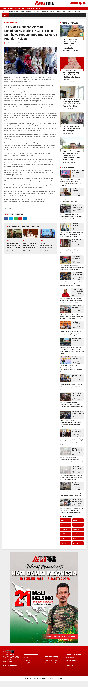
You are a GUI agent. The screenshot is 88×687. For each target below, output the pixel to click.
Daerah (11, 11)
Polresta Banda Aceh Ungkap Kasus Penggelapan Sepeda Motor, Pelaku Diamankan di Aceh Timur (77, 394)
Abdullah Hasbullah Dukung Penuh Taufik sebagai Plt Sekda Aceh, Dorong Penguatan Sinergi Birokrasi (77, 224)
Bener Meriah (73, 435)
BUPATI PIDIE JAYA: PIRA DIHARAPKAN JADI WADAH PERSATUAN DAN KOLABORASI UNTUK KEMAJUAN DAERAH (76, 241)
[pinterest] (20, 218)
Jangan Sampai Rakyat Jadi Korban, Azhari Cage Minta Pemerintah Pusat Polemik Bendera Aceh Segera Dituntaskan (14, 245)
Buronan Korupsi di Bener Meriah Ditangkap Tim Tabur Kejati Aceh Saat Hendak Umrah (77, 431)
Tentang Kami (19, 8)
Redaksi (10, 8)
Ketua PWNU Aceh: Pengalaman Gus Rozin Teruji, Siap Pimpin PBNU (30, 245)
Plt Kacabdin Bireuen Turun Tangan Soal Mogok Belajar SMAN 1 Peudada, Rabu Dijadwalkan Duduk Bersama (71, 75)
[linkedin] (25, 218)
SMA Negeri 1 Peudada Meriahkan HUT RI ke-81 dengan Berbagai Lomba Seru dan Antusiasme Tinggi (77, 339)
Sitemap (74, 3)
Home (4, 8)
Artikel (5, 11)
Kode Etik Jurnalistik (51, 663)
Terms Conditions (71, 660)
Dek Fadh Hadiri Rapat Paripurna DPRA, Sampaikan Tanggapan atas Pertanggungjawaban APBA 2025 (79, 274)
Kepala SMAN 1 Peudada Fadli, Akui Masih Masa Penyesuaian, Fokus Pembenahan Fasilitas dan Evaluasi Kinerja (71, 155)
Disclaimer (69, 663)
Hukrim (75, 524)
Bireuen (74, 210)
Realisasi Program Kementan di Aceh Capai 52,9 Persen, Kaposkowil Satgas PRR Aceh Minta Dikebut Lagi (26, 14)
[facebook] (2, 3)
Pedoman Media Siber (51, 660)
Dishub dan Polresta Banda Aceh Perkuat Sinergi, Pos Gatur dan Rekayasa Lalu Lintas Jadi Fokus (77, 467)
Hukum (22, 11)
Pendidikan (45, 11)
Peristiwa (52, 11)
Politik (59, 11)
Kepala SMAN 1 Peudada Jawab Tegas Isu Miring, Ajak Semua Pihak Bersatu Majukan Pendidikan (71, 103)
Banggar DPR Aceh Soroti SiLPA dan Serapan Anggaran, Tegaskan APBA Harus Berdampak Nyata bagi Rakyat (77, 376)
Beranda (6, 22)
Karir (38, 8)
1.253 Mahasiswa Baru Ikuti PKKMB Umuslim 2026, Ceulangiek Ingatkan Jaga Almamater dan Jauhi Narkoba (77, 358)
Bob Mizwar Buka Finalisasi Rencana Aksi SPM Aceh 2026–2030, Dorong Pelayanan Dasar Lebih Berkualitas (77, 449)
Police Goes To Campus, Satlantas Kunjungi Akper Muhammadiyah (71, 128)
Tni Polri (77, 11)
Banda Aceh (73, 176)
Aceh (12, 214)
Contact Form (70, 665)
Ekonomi (16, 11)
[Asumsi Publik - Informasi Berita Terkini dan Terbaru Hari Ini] (44, 5)
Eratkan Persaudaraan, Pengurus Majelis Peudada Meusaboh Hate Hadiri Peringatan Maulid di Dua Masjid (77, 206)
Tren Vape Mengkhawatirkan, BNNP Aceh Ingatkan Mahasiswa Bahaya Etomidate (47, 245)
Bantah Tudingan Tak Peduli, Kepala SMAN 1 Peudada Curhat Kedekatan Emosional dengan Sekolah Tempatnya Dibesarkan (70, 44)
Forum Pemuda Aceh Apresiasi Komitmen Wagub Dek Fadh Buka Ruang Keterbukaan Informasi (77, 290)
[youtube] (9, 3)
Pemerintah (37, 11)
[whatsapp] (16, 218)
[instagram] (6, 3)
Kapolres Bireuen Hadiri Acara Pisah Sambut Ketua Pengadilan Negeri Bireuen (76, 323)
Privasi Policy (70, 657)
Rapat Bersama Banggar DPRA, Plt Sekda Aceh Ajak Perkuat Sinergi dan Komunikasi (77, 500)
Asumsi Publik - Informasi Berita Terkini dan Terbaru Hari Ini (48, 678)
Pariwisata (29, 11)
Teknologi (70, 11)
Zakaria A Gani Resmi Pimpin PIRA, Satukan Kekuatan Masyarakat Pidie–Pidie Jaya (77, 257)
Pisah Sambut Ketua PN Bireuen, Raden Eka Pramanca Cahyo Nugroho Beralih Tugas (77, 306)
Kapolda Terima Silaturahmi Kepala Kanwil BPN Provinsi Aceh (77, 484)
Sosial (64, 11)
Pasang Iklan (30, 8)
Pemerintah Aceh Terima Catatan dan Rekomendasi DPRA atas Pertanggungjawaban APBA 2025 (79, 412)
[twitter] (4, 3)
